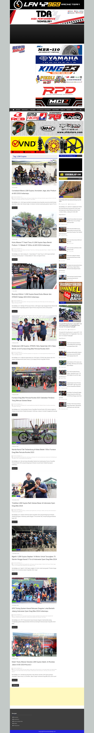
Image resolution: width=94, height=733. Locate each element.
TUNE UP (63, 109)
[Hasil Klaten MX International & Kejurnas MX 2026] (70, 189)
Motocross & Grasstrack (68, 196)
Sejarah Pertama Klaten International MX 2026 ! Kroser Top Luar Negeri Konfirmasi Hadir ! (74, 221)
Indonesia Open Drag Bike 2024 (31, 510)
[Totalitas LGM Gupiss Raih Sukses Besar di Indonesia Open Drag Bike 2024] (34, 485)
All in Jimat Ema (16, 564)
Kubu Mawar (18, 199)
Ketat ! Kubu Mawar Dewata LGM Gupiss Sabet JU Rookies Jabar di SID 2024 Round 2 (27, 669)
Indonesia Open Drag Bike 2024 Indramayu (34, 617)
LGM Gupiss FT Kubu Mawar (30, 199)
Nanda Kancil (43, 457)
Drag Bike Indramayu (22, 510)
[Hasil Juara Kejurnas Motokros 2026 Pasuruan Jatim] (62, 248)
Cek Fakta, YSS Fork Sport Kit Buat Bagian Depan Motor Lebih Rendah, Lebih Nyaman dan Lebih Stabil (74, 405)
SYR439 (20, 354)
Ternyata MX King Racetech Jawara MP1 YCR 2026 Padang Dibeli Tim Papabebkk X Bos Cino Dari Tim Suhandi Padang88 (70, 325)
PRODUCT (69, 109)
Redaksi (15, 723)
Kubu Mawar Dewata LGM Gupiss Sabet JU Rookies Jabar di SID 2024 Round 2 (29, 670)
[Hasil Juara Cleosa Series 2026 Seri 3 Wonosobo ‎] (62, 240)
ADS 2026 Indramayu (16, 198)
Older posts (15, 685)
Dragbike (13, 183)
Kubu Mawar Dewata (45, 669)
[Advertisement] (47, 34)
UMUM (74, 109)
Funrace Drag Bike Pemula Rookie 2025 (19, 405)
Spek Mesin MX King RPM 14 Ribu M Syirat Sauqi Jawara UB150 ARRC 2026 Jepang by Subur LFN (74, 354)
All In (14, 353)
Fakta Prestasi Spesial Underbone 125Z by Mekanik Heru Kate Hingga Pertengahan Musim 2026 (74, 344)
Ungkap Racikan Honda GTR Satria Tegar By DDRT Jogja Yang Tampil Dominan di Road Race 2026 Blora (74, 384)
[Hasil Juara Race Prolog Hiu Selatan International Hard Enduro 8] (62, 277)
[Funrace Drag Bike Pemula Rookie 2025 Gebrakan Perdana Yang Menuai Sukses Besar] (34, 379)
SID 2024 (49, 670)
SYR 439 (33, 565)
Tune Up (71, 320)
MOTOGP (18, 109)
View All (80, 178)
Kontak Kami (16, 719)
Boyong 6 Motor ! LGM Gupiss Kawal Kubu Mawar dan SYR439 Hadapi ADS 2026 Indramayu (36, 301)
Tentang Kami (16, 725)
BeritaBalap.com (72, 204)
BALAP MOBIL (55, 109)
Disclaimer (16, 717)
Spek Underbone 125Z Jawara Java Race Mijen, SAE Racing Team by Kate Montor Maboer (74, 363)
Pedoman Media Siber (18, 721)
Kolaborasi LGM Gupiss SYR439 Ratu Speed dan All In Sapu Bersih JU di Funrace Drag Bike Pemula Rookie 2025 (34, 353)
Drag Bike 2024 (15, 510)
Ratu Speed (16, 354)
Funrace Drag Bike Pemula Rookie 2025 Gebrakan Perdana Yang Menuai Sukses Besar (40, 405)
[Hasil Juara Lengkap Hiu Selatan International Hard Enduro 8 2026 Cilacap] (62, 256)
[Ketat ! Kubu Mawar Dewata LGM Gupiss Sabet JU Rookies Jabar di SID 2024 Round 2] (34, 644)
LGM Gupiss (23, 199)
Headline (18, 183)
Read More (62, 214)
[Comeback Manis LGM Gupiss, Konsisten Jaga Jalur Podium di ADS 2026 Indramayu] (34, 172)
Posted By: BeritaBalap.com (17, 196)
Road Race (66, 320)
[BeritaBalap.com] (13, 109)
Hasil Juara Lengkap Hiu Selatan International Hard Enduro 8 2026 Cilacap (73, 257)
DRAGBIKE (32, 109)
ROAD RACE (25, 109)
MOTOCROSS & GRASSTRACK (44, 109)
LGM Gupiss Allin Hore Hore (36, 457)
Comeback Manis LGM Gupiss (26, 198)
